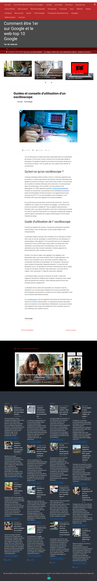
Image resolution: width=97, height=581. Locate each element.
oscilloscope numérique (60, 188)
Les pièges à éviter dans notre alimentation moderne (48, 52)
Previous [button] (71, 354)
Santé (28, 13)
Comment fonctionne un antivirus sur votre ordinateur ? (79, 77)
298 (9, 560)
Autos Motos (10, 9)
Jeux (72, 9)
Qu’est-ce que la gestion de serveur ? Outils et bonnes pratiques (42, 451)
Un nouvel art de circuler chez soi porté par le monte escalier (48, 77)
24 (77, 567)
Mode (88, 9)
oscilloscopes (32, 299)
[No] (95, 576)
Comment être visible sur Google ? (41, 530)
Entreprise (52, 9)
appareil (49, 255)
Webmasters (10, 17)
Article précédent (27, 330)
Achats (49, 5)
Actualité (58, 5)
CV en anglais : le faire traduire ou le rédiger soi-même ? (87, 412)
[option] (48, 52)
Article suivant (71, 330)
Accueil (8, 5)
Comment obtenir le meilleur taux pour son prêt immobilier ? (18, 447)
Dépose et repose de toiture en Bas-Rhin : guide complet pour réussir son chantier (87, 453)
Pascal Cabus (28, 382)
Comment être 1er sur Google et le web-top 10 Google (21, 31)
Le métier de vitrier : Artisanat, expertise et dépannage (86, 535)
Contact (21, 17)
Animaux (69, 5)
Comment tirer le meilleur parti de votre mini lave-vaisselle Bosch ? (64, 492)
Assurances (80, 5)
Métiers (80, 9)
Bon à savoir (23, 9)
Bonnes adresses (38, 9)
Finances (63, 9)
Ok (49, 578)
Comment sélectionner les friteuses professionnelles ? (41, 412)
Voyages (74, 13)
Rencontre (19, 13)
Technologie (39, 13)
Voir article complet (11, 438)
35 (54, 562)
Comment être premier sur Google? (28, 5)
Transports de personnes (57, 13)
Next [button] (79, 354)
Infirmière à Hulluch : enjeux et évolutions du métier (41, 492)
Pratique (8, 13)
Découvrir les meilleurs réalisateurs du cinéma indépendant (40, 375)
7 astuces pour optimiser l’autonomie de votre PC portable (17, 74)
